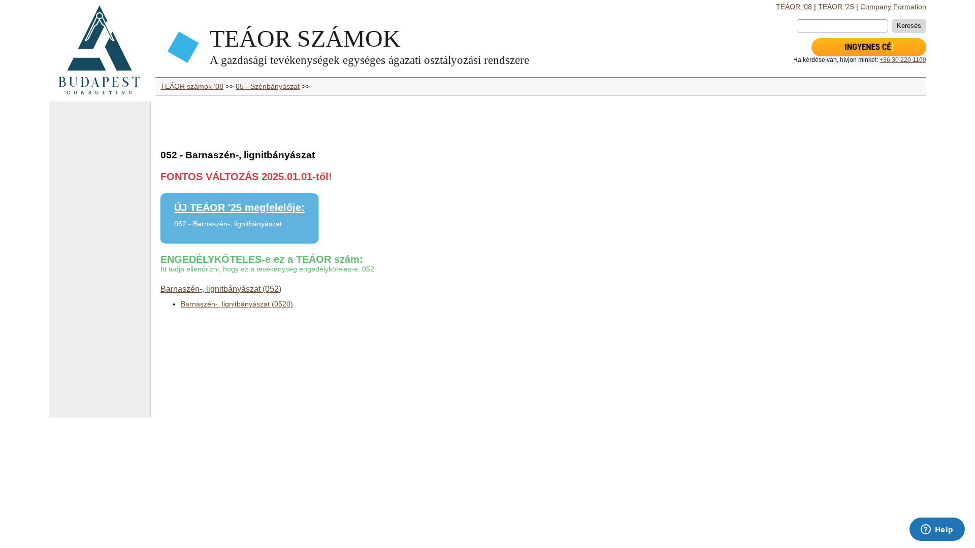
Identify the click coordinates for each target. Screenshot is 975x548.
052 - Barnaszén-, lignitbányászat (228, 224)
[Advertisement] (99, 264)
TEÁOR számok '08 (191, 86)
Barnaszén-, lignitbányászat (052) (220, 288)
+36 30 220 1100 (903, 59)
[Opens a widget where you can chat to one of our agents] (937, 530)
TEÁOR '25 (836, 7)
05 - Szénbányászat (268, 86)
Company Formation (893, 7)
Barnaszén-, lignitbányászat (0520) (237, 304)
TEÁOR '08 (794, 7)
